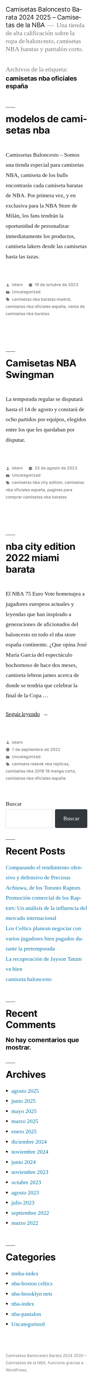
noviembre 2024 (29, 1151)
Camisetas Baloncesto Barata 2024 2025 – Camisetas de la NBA (44, 17)
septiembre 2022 (30, 1213)
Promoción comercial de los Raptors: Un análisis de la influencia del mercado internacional (46, 908)
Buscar (14, 803)
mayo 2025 (24, 1111)
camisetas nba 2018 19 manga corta (40, 771)
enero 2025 (24, 1131)
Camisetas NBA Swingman (41, 368)
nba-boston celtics (32, 1283)
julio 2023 (22, 1202)
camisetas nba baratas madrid (41, 299)
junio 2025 (23, 1101)
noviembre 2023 (29, 1172)
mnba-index (24, 1273)
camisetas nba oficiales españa (36, 306)
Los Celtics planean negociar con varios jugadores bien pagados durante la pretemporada (44, 938)
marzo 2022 (24, 1223)
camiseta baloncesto (29, 979)
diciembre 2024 (29, 1141)
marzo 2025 (24, 1121)
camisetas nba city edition (37, 482)
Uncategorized (26, 291)
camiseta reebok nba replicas (40, 763)
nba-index (22, 1303)
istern (17, 284)
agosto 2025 (25, 1091)
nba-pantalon (26, 1314)
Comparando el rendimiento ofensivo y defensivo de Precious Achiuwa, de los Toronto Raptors (44, 877)
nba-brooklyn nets (31, 1293)
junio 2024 (23, 1162)
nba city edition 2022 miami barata (40, 558)
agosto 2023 (25, 1192)
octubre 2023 (26, 1182)
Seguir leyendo (27, 714)
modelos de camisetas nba (46, 124)
